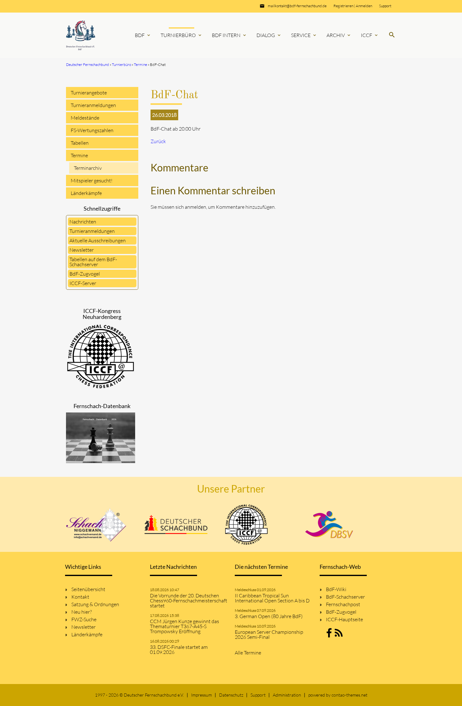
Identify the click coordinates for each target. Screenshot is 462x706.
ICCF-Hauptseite (344, 619)
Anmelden (364, 5)
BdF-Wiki (336, 589)
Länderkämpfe (86, 193)
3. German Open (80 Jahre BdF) (269, 616)
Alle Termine (248, 652)
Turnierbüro (181, 35)
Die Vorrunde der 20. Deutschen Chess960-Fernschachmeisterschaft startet (188, 600)
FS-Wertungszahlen (92, 130)
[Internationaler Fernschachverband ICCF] (246, 525)
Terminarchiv (88, 168)
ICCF (370, 35)
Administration (287, 695)
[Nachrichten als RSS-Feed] (339, 635)
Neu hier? (81, 612)
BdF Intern (229, 35)
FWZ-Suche (83, 619)
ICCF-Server (82, 283)
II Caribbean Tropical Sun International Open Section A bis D (272, 598)
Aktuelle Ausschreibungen (97, 240)
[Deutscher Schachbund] (176, 524)
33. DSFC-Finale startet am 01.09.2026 (179, 649)
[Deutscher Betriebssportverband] (329, 524)
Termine (79, 155)
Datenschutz (231, 695)
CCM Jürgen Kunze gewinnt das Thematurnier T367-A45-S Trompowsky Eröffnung (184, 626)
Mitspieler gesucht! (92, 180)
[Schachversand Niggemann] (96, 525)
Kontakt (80, 597)
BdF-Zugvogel (84, 274)
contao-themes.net (349, 695)
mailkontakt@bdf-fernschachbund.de (297, 5)
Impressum (201, 695)
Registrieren (343, 5)
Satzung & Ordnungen (95, 604)
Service (304, 35)
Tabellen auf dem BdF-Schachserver (93, 261)
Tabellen (80, 143)
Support (385, 5)
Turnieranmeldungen (93, 105)
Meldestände (85, 118)
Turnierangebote (89, 92)
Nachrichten (82, 221)
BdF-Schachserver (345, 597)
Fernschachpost (343, 604)
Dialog (269, 35)
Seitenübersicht (88, 589)
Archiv (339, 35)
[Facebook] (329, 635)
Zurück (158, 141)
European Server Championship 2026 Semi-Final (269, 634)
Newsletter (81, 250)
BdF (143, 35)
